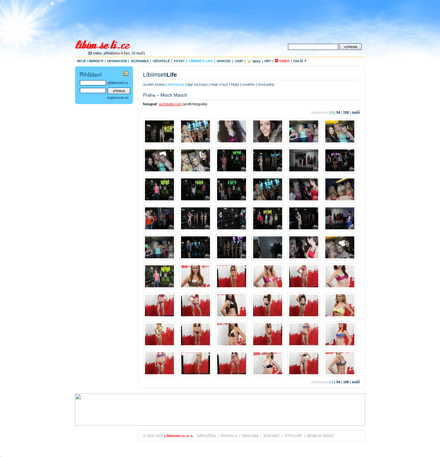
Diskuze (224, 61)
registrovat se (118, 98)
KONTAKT (271, 436)
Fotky (179, 61)
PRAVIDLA (229, 436)
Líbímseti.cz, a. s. (179, 436)
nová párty (266, 84)
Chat (239, 61)
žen (125, 53)
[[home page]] (107, 44)
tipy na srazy (197, 84)
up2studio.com (170, 104)
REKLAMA (250, 436)
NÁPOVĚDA (206, 436)
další (356, 112)
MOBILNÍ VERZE (320, 436)
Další (298, 61)
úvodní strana (154, 84)
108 (346, 112)
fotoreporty (176, 84)
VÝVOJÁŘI (293, 436)
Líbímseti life (201, 61)
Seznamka (140, 61)
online (95, 53)
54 (338, 112)
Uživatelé (161, 61)
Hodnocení (117, 61)
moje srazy (219, 84)
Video (284, 61)
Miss (256, 61)
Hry (267, 61)
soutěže (248, 84)
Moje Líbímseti (90, 61)
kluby (235, 84)
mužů (138, 53)
